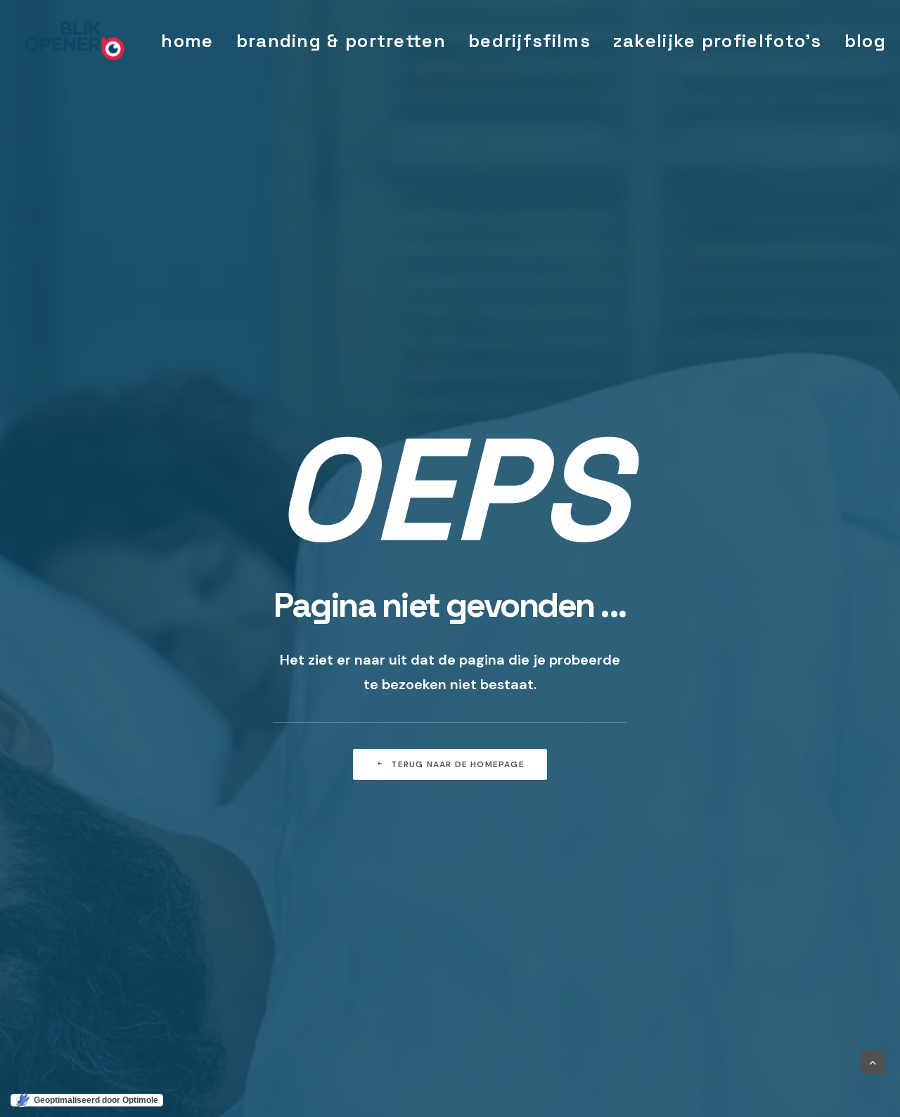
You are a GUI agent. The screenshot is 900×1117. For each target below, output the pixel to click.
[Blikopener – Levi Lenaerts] (75, 41)
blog (865, 41)
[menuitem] (187, 40)
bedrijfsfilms (529, 41)
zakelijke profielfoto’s (717, 41)
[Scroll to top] (873, 1061)
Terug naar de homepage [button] (457, 764)
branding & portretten (341, 41)
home (187, 41)
